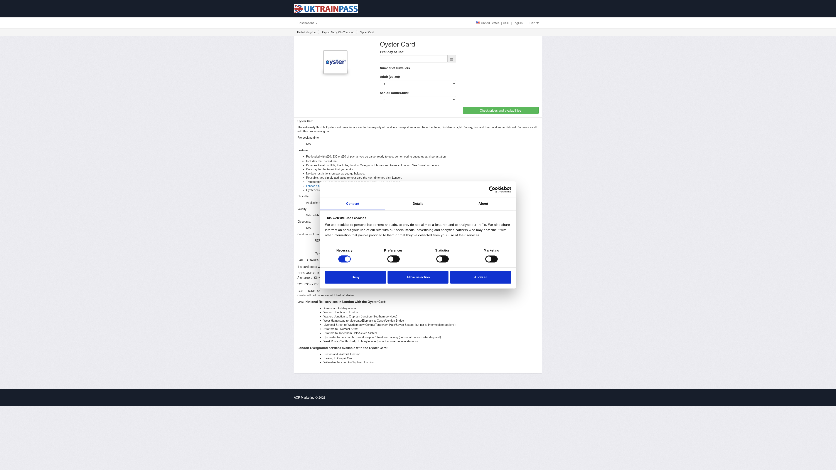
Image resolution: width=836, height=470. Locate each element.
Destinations (306, 23)
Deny (355, 277)
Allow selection (418, 277)
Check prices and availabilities (500, 110)
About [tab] (483, 203)
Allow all (480, 277)
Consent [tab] (352, 203)
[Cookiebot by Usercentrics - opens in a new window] (492, 189)
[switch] (393, 259)
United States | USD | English (502, 23)
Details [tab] (418, 203)
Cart (532, 23)
